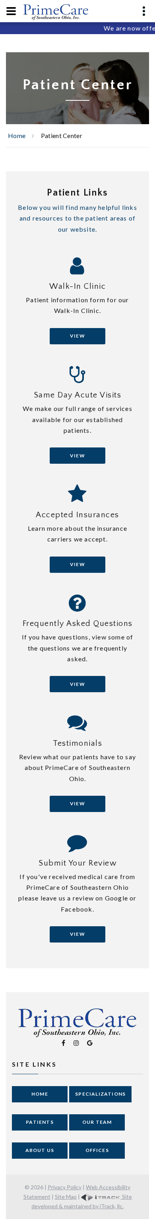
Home (16, 135)
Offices (97, 1150)
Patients (40, 1122)
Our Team (97, 1122)
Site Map (66, 1196)
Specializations (100, 1094)
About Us (39, 1150)
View (77, 336)
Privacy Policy (64, 1187)
